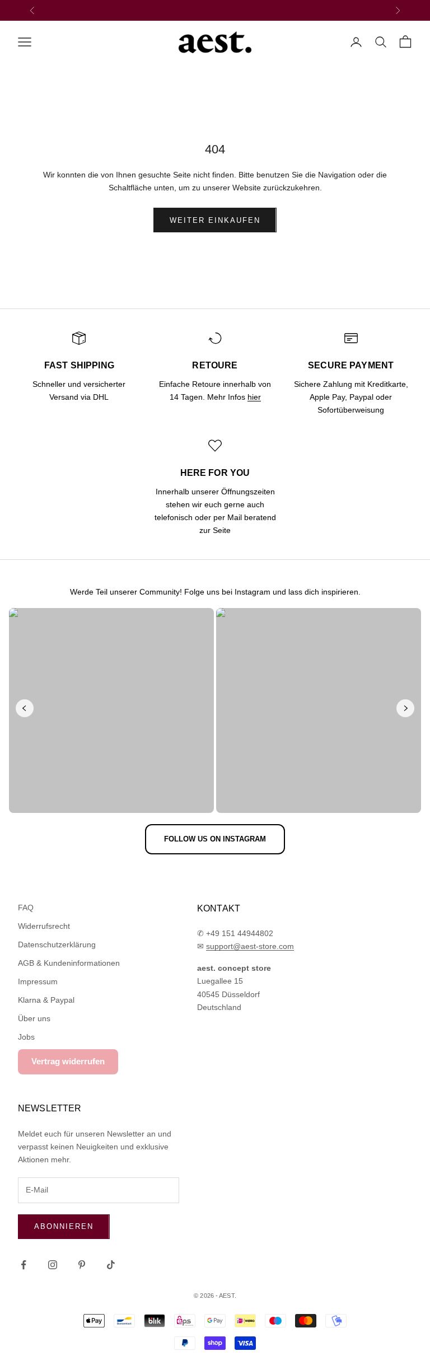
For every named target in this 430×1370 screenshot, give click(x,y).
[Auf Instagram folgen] (52, 1264)
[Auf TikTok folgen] (110, 1264)
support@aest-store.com (250, 946)
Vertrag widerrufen (68, 1061)
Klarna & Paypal (46, 999)
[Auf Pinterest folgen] (81, 1264)
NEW (182, 10)
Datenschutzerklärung (57, 944)
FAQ (26, 907)
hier (254, 396)
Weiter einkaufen (215, 220)
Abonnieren (64, 1226)
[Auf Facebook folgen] (23, 1264)
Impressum (38, 981)
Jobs (26, 1036)
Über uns (34, 1018)
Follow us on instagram (215, 839)
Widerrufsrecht (44, 926)
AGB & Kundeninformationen (69, 962)
